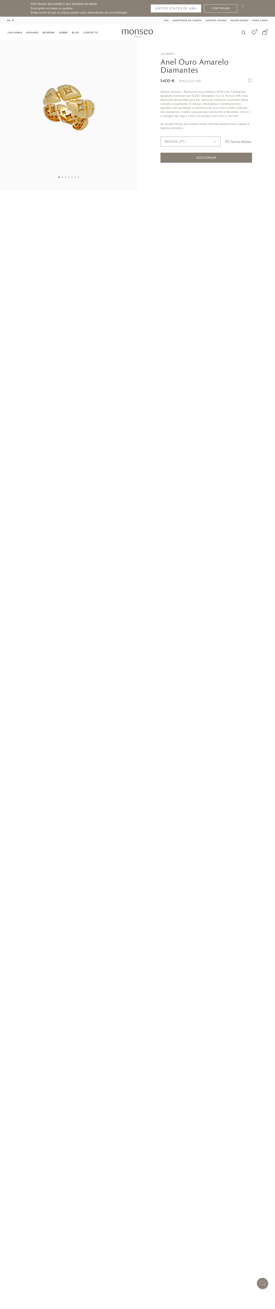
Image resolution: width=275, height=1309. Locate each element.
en (8, 20)
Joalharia (14, 32)
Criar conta (260, 20)
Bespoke (49, 32)
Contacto (90, 32)
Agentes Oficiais (216, 20)
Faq (166, 20)
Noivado (32, 32)
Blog (75, 32)
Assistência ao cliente (187, 20)
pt (13, 20)
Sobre (63, 32)
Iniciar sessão (240, 20)
